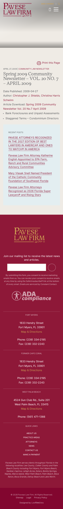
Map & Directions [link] (31, 332)
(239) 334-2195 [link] (50, 9)
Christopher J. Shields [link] (26, 96)
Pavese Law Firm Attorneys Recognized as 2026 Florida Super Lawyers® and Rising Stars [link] (29, 191)
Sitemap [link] (19, 498)
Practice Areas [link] (31, 438)
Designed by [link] (25, 503)
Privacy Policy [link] (40, 498)
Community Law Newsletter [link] (34, 69)
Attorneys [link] (31, 442)
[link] (17, 10)
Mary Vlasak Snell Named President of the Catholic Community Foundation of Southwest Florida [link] (30, 177)
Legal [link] (28, 498)
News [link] (31, 446)
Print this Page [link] (51, 63)
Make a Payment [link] (47, 4)
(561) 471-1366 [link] (36, 417)
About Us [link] (31, 433)
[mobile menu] (56, 9)
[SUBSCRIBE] (52, 267)
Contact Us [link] (31, 450)
